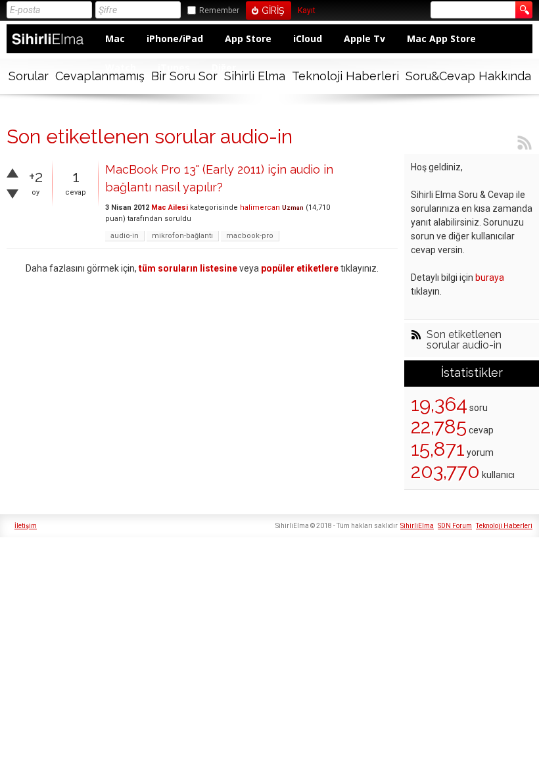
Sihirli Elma (254, 76)
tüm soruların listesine (188, 268)
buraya (489, 277)
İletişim (25, 525)
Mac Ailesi (169, 207)
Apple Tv (364, 38)
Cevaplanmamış (100, 76)
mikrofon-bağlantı (182, 235)
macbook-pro (249, 235)
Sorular (29, 76)
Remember (219, 10)
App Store (248, 38)
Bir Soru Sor (184, 76)
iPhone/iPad (175, 38)
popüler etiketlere (300, 268)
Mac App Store (441, 38)
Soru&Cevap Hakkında (468, 76)
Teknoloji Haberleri (345, 76)
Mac (115, 38)
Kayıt (307, 11)
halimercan (260, 207)
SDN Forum (455, 525)
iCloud (307, 38)
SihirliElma (417, 525)
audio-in (124, 235)
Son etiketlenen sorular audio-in (464, 340)
